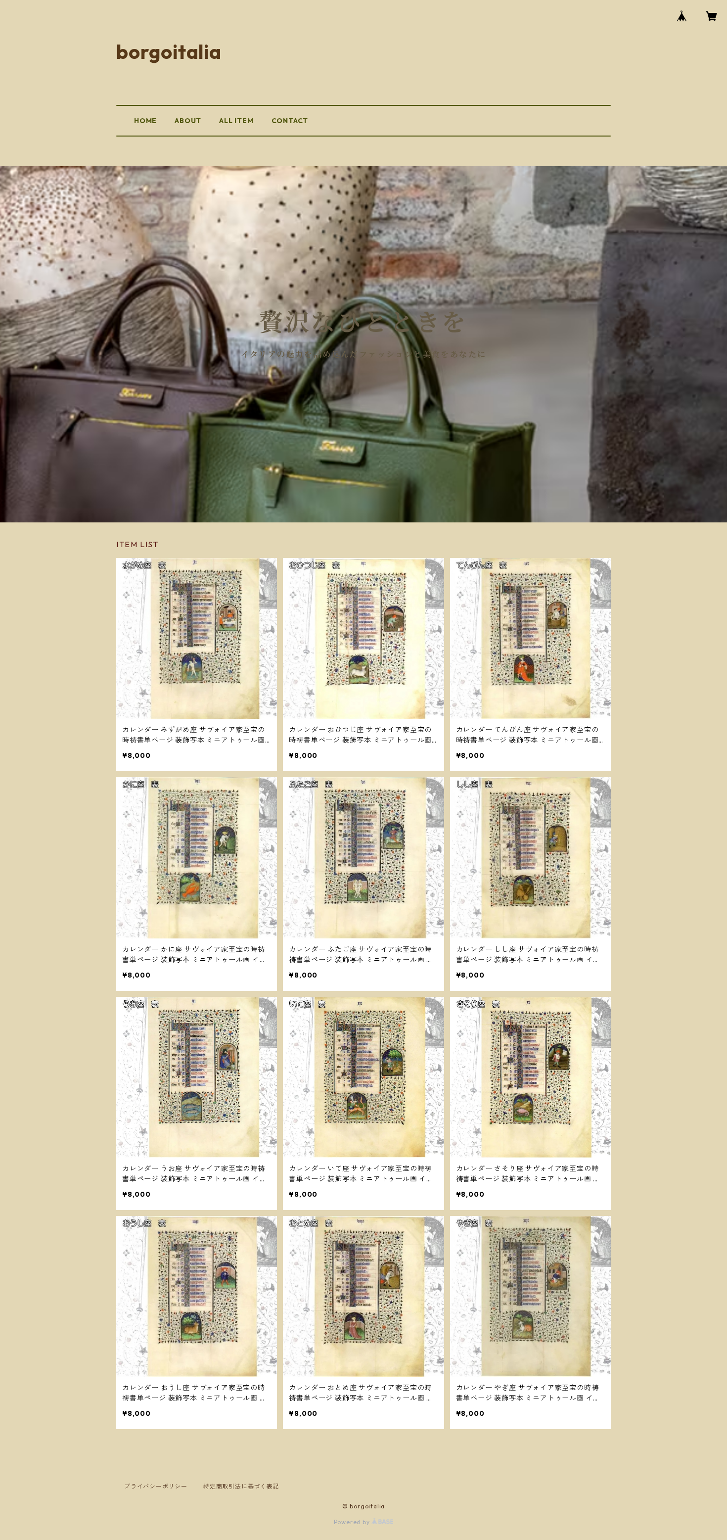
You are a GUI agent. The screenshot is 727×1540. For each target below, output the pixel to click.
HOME (145, 120)
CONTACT (290, 120)
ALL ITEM (236, 120)
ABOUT (188, 120)
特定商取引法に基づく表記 (241, 1486)
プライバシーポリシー (155, 1486)
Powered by (353, 1522)
